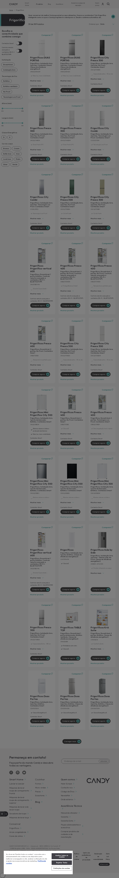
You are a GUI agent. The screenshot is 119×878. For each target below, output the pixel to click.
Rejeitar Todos (61, 863)
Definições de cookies (61, 868)
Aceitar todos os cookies (61, 856)
